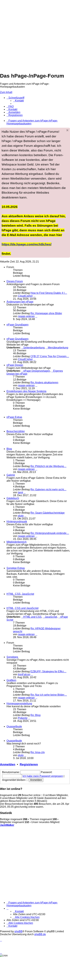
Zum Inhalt (6, 92)
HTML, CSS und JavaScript (22, 608)
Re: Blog (35, 715)
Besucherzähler (16, 431)
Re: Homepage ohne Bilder (46, 313)
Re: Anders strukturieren (44, 382)
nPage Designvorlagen (36, 370)
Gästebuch (13, 498)
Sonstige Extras (16, 568)
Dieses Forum (15, 281)
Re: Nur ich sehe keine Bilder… (48, 694)
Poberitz (23, 718)
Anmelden (7, 764)
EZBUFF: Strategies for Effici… (48, 671)
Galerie (11, 475)
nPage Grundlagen (17, 324)
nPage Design (15, 365)
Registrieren (29, 764)
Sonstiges (12, 657)
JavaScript (51, 616)
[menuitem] (18, 100)
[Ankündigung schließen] (67, 130)
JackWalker (7, 825)
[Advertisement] (35, 35)
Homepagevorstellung (19, 703)
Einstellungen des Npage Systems (26, 391)
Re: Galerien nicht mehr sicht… (48, 489)
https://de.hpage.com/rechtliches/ (26, 244)
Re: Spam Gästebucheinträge (47, 512)
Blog (9, 448)
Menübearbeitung (58, 347)
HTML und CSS (32, 616)
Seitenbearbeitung (34, 347)
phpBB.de (40, 934)
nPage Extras (14, 417)
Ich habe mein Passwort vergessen (43, 776)
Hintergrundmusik (17, 521)
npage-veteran (26, 316)
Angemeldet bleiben (14, 780)
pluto (21, 515)
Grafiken (11, 680)
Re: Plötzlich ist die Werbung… (48, 466)
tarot (20, 492)
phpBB (18, 931)
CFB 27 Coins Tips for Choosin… (49, 356)
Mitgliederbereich (17, 541)
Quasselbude (14, 726)
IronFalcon (24, 674)
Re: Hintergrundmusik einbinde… (49, 533)
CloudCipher (25, 295)
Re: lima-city (37, 752)
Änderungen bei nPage (20, 301)
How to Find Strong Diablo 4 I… (48, 293)
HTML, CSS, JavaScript (20, 594)
